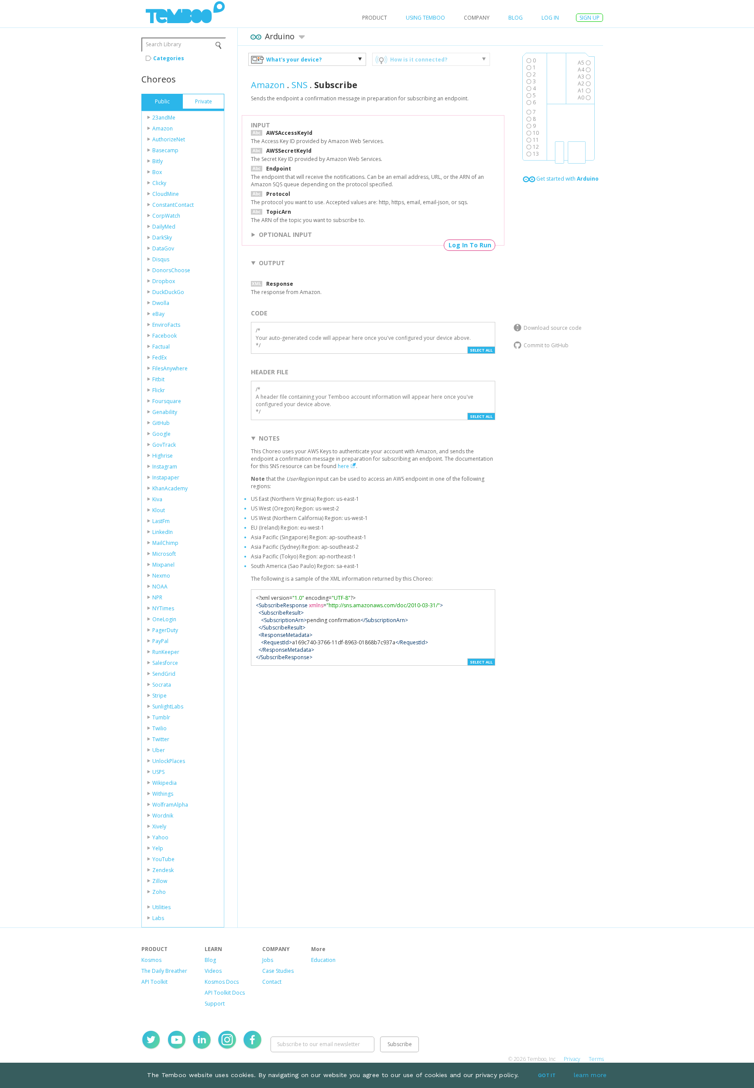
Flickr (158, 390)
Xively (159, 826)
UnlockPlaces (168, 761)
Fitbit (158, 379)
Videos (213, 971)
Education (323, 960)
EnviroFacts (166, 324)
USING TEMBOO (425, 17)
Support (215, 1003)
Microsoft (164, 554)
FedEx (159, 357)
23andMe (163, 117)
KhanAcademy (170, 488)
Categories (168, 58)
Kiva (157, 499)
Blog (515, 17)
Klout (158, 510)
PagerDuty (165, 630)
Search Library (163, 44)
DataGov (163, 248)
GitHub (161, 423)
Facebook (164, 335)
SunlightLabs (167, 706)
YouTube (163, 859)
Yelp (157, 848)
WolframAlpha (170, 804)
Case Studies (278, 971)
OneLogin (164, 619)
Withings (162, 793)
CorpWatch (166, 215)
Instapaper (165, 477)
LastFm (161, 521)
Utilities (161, 907)
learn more (590, 1074)
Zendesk (163, 870)
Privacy (572, 1059)
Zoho (159, 892)
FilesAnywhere (170, 368)
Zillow (159, 881)
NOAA (160, 586)
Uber (158, 750)
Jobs (267, 960)
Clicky (159, 183)
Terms (596, 1059)
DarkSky (162, 237)
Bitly (157, 161)
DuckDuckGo (168, 292)
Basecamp (165, 150)
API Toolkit (154, 981)
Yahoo (160, 837)
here (343, 466)
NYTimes (163, 608)
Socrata (161, 684)
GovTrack (164, 444)
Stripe (159, 695)
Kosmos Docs (222, 981)
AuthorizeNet (168, 139)
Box (157, 172)
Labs (158, 918)
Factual (161, 346)
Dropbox (163, 281)
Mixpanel (163, 564)
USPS (158, 772)
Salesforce (165, 663)
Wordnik (162, 815)
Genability (164, 412)
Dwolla (160, 303)
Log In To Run (470, 245)
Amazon (162, 128)
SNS (299, 85)
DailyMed (163, 226)
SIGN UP (589, 17)
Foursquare (166, 401)
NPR (157, 597)
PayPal (160, 641)
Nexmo (161, 575)
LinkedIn (162, 532)
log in (550, 17)
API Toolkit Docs (225, 992)
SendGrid (163, 673)
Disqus (160, 259)
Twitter (160, 739)
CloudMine (165, 194)
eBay (158, 314)
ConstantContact (173, 205)
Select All (481, 350)
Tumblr (161, 717)
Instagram (164, 466)
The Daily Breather (164, 971)
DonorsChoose (171, 270)
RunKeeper (165, 652)
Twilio (159, 728)
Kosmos (151, 960)
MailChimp (165, 543)
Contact (271, 981)
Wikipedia (164, 783)
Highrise (162, 455)
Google (161, 434)
